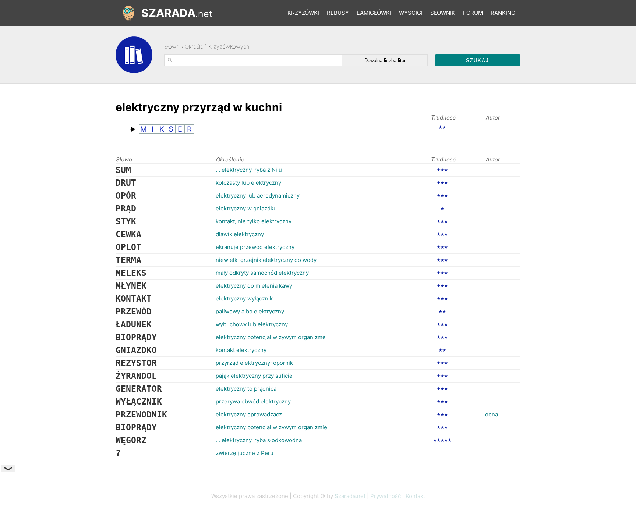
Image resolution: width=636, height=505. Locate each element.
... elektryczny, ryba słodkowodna (259, 440)
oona (491, 414)
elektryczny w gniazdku (246, 208)
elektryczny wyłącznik (244, 298)
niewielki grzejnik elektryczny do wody (266, 259)
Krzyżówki (303, 12)
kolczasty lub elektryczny (248, 182)
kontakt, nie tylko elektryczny (254, 221)
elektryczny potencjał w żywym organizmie (271, 427)
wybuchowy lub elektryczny (252, 324)
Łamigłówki (374, 12)
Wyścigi (411, 12)
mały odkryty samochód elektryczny (262, 272)
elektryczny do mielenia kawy (254, 285)
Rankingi (504, 12)
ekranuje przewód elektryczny (255, 246)
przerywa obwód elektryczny (253, 401)
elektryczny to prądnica (246, 388)
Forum (473, 12)
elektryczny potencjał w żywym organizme (271, 337)
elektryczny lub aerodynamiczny (258, 195)
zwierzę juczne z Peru (244, 452)
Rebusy (338, 12)
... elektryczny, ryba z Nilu (249, 169)
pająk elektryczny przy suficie (254, 375)
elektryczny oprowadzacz (249, 414)
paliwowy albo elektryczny (250, 311)
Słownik (442, 12)
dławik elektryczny (240, 234)
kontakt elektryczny (241, 349)
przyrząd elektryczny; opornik (254, 362)
